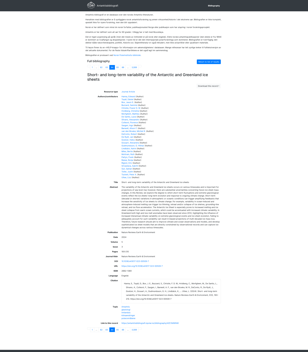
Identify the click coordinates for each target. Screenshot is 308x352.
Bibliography (214, 5)
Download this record (208, 86)
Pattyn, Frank (128, 157)
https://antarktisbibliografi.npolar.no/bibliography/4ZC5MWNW (150, 323)
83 (107, 67)
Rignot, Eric (127, 163)
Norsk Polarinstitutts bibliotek (127, 55)
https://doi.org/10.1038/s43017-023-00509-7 (142, 266)
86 (123, 67)
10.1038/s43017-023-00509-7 (135, 261)
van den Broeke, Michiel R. (133, 131)
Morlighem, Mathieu (130, 114)
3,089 (134, 67)
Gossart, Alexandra (130, 142)
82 (101, 67)
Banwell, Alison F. (129, 128)
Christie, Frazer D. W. (131, 108)
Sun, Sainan (127, 169)
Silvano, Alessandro (130, 119)
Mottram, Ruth (128, 154)
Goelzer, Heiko (128, 140)
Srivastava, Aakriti (130, 166)
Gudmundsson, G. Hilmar (133, 145)
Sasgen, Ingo (127, 125)
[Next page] (139, 66)
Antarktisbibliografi (107, 5)
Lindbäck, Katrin (129, 148)
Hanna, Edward (128, 96)
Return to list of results (208, 62)
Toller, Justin (127, 171)
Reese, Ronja (127, 160)
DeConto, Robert (129, 134)
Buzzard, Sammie (129, 105)
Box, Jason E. (128, 102)
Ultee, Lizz (126, 177)
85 (117, 67)
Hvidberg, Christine (130, 111)
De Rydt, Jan (127, 137)
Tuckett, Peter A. (129, 174)
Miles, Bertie (127, 151)
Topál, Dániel (127, 99)
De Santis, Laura (129, 116)
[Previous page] (88, 66)
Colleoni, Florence (130, 122)
